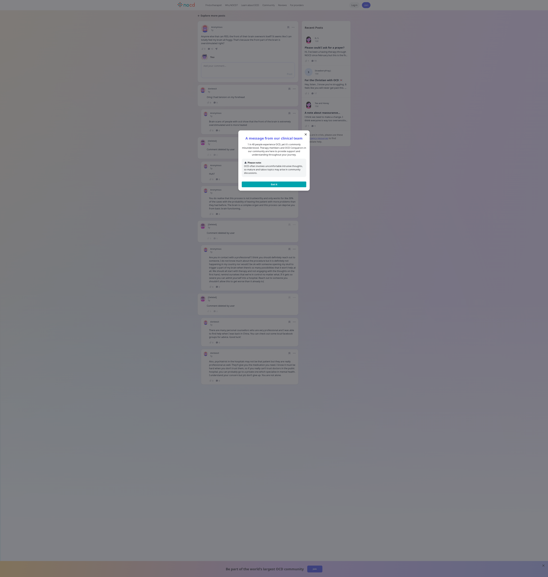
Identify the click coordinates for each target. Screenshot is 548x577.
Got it (274, 184)
